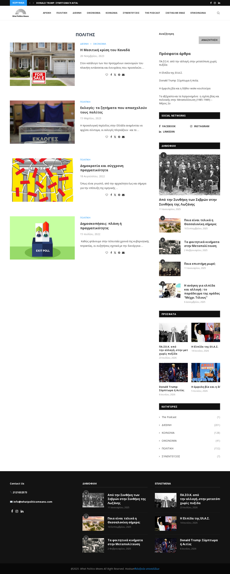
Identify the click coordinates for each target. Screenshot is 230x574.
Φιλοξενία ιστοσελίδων (146, 568)
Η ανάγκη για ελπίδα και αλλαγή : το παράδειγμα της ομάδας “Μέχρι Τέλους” (202, 291)
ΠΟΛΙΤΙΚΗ (61, 12)
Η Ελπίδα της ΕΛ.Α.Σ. (171, 72)
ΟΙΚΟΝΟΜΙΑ (93, 12)
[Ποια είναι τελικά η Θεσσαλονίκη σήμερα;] (170, 225)
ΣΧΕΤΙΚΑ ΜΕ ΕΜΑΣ (175, 12)
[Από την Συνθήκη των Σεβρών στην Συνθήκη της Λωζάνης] (189, 175)
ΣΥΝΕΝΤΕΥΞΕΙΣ (131, 12)
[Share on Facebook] (111, 74)
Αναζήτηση (166, 33)
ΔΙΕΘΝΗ (77, 12)
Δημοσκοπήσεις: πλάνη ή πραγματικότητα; (101, 225)
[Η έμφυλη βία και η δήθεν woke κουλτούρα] (205, 372)
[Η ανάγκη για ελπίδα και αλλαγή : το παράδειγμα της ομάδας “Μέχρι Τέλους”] (170, 290)
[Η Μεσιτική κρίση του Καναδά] (42, 64)
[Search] (218, 13)
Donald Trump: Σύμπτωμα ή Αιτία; (57, 3)
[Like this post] (106, 74)
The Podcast (152, 12)
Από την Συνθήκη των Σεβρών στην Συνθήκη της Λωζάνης (188, 201)
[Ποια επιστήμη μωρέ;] (170, 269)
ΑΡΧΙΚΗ (47, 12)
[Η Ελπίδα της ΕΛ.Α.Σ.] (205, 332)
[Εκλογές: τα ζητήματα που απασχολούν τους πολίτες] (42, 122)
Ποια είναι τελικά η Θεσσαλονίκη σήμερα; (200, 222)
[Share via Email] (123, 74)
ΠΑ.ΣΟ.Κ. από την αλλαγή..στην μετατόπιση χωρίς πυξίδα (173, 350)
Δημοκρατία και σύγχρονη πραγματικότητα (101, 168)
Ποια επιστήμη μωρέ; (200, 264)
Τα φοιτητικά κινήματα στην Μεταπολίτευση (201, 244)
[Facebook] (210, 3)
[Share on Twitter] (115, 74)
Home (13, 26)
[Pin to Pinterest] (119, 74)
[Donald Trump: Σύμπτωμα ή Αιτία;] (173, 372)
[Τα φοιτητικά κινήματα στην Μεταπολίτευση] (170, 247)
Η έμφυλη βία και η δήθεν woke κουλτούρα (185, 88)
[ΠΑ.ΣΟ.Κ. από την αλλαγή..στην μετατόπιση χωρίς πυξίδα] (173, 332)
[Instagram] (215, 3)
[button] (29, 3)
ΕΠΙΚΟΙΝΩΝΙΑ (198, 12)
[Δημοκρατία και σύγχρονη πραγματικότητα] (42, 180)
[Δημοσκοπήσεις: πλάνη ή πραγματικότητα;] (42, 238)
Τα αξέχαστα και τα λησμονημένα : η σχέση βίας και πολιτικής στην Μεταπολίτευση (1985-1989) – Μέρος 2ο (189, 100)
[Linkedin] (219, 3)
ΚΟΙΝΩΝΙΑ (111, 12)
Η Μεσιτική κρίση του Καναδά (105, 50)
